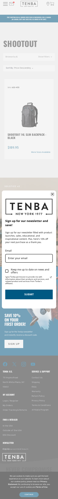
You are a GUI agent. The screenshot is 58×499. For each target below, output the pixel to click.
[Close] (52, 194)
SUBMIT (29, 294)
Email (8, 250)
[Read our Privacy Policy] (51, 277)
